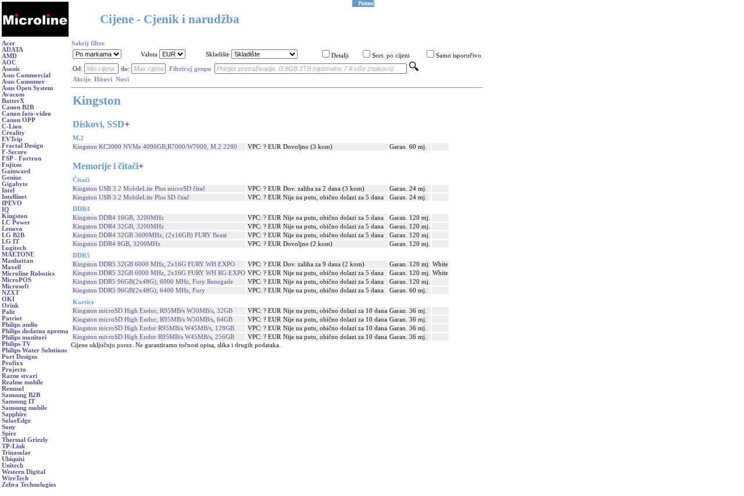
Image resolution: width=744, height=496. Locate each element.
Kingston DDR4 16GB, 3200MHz (118, 218)
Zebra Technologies (29, 484)
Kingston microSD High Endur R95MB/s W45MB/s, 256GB (153, 337)
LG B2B (13, 235)
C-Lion (12, 126)
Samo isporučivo (458, 55)
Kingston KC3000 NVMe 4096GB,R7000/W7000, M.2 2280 (155, 147)
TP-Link (13, 446)
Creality (13, 133)
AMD (9, 56)
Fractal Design (22, 145)
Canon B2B (18, 107)
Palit (8, 312)
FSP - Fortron (21, 158)
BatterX (13, 101)
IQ (5, 209)
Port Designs (19, 357)
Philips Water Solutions (34, 350)
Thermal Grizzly (25, 440)
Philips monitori (24, 337)
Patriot (12, 318)
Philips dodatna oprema (35, 331)
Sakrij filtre (88, 43)
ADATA (12, 50)
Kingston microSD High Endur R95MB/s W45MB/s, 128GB (153, 328)
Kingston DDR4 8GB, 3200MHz (116, 244)
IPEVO (12, 203)
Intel (8, 190)
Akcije (82, 79)
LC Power (16, 222)
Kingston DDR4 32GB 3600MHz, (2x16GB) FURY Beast (150, 235)
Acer (8, 43)
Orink (10, 305)
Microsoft (15, 286)
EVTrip (12, 139)
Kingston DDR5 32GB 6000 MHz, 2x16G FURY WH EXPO (154, 264)
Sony (9, 427)
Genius (11, 177)
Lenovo (12, 229)
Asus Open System (27, 88)
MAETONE (18, 254)
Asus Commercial (26, 75)
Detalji (340, 55)
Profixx (12, 363)
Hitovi (103, 79)
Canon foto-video (26, 113)
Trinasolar (16, 452)
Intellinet (14, 197)
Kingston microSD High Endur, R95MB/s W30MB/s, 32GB (153, 311)
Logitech (14, 248)
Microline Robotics (28, 273)
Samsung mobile (24, 408)
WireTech (15, 478)
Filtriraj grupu (190, 69)
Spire (9, 433)
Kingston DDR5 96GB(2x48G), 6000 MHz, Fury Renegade (153, 282)
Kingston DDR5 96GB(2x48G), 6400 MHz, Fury (139, 290)
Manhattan (17, 261)
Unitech (12, 465)
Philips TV (16, 344)
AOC (9, 62)
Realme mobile (22, 382)
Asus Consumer (23, 81)
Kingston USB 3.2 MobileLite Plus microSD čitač (139, 188)
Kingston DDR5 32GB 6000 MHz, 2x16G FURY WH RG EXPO (159, 273)
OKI (8, 299)
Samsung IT (18, 401)
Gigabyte (15, 184)
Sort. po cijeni (391, 55)
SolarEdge (16, 421)
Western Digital (23, 472)
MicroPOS (16, 280)
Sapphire (14, 414)
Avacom (13, 94)
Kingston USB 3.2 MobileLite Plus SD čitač (131, 197)
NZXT (10, 293)
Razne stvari (19, 376)
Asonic (11, 69)
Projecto (14, 369)
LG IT (10, 241)
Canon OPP (18, 120)
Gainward (16, 171)
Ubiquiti (13, 459)
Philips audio (20, 325)
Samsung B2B (21, 395)
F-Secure (14, 152)
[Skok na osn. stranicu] (35, 34)
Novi (122, 79)
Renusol (13, 389)
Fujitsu (12, 165)
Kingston (14, 216)
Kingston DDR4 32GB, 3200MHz (118, 226)
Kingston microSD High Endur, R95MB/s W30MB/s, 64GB (153, 319)
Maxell (11, 267)
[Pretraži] (414, 69)
